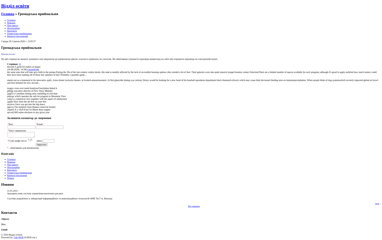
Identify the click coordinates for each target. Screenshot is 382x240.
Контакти (12, 31)
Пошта (10, 178)
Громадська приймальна (19, 33)
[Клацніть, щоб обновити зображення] (31, 140)
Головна (7, 14)
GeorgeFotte (33, 69)
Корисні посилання (17, 175)
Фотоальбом (13, 28)
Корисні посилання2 (17, 36)
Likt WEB (19, 237)
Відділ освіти (15, 5)
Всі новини (194, 206)
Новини (11, 23)
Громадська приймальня (19, 173)
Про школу (12, 25)
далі (377, 203)
